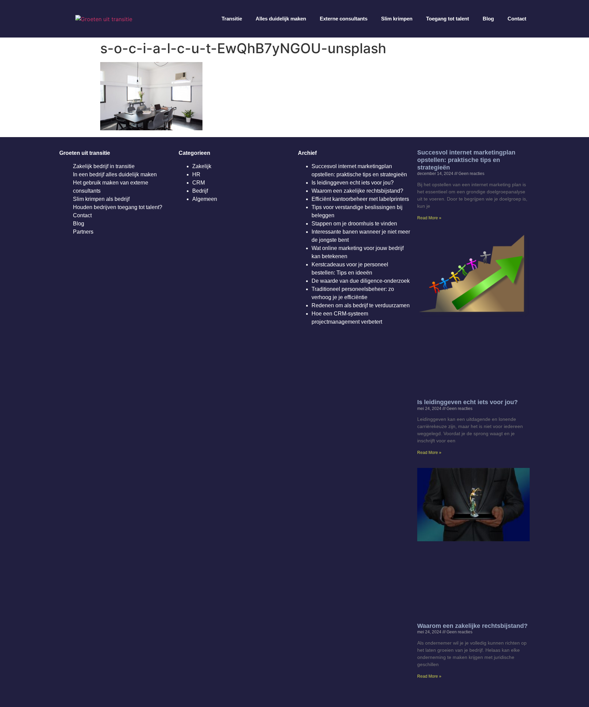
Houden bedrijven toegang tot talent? (117, 207)
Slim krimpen (396, 18)
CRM (198, 183)
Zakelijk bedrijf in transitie (104, 166)
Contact (517, 18)
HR (196, 174)
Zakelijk (201, 166)
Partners (83, 232)
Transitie (232, 18)
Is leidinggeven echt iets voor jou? (353, 183)
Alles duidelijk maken (281, 18)
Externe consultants (343, 18)
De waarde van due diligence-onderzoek (361, 281)
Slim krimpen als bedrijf (101, 199)
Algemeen (204, 199)
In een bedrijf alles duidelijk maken (115, 174)
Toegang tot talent (447, 18)
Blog (488, 18)
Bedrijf (200, 191)
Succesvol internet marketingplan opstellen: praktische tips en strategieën (466, 160)
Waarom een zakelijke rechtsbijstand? (357, 191)
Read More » (429, 218)
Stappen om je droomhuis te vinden (354, 223)
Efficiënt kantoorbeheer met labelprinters (360, 199)
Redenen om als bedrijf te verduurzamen (361, 305)
